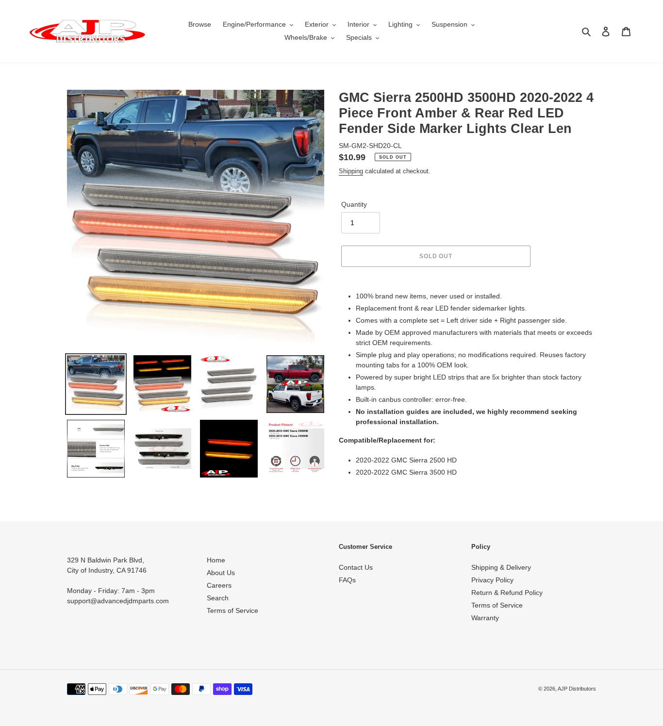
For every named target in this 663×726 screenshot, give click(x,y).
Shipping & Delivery (501, 567)
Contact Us (356, 567)
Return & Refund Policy (507, 592)
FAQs (347, 580)
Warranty (485, 618)
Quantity (354, 204)
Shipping (351, 171)
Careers (219, 585)
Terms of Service (232, 610)
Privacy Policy (492, 580)
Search (218, 598)
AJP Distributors (577, 689)
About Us (221, 573)
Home (216, 560)
